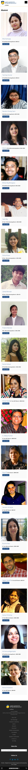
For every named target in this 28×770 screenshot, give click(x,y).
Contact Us (14, 738)
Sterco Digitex (14, 764)
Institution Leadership (14, 721)
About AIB (14, 717)
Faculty (14, 734)
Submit (25, 750)
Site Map (14, 740)
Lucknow (6, 5)
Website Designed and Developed (19, 763)
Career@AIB (14, 732)
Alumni (14, 724)
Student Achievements (14, 730)
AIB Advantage (14, 719)
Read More (6, 44)
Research (14, 726)
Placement (14, 728)
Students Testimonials (14, 736)
